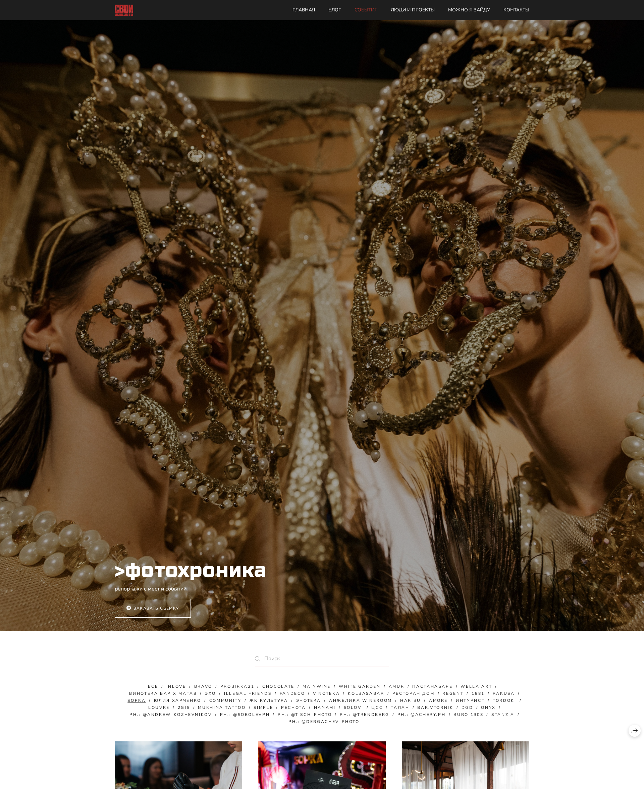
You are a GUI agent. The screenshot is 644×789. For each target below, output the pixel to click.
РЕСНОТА (293, 707)
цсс (377, 707)
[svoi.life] (124, 10)
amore (438, 700)
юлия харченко (177, 700)
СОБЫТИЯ (366, 10)
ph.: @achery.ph (421, 714)
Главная (303, 10)
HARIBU (410, 700)
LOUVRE (159, 707)
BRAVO (203, 686)
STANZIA (502, 714)
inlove (176, 686)
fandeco (292, 693)
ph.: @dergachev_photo (323, 721)
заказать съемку (156, 608)
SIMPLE (263, 707)
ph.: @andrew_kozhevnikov (170, 714)
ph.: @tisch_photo (305, 714)
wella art (476, 686)
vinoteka (326, 693)
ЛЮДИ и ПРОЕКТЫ (413, 10)
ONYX (488, 707)
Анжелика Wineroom (360, 700)
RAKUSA (504, 693)
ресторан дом (413, 693)
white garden (360, 686)
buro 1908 (468, 714)
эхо (210, 693)
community (225, 700)
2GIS (184, 707)
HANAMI (325, 707)
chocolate (278, 686)
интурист (470, 700)
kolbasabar (366, 693)
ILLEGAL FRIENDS (248, 693)
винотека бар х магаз (163, 693)
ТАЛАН (400, 707)
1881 (478, 693)
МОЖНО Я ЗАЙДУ (469, 10)
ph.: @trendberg (364, 714)
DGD (467, 707)
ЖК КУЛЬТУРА (269, 700)
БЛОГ (334, 10)
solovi (354, 707)
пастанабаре (432, 686)
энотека (308, 700)
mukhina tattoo (222, 707)
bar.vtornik (435, 707)
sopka (136, 700)
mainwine (317, 686)
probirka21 (237, 686)
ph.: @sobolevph (245, 714)
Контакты (516, 10)
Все (153, 686)
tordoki (504, 700)
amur (397, 686)
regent (453, 693)
